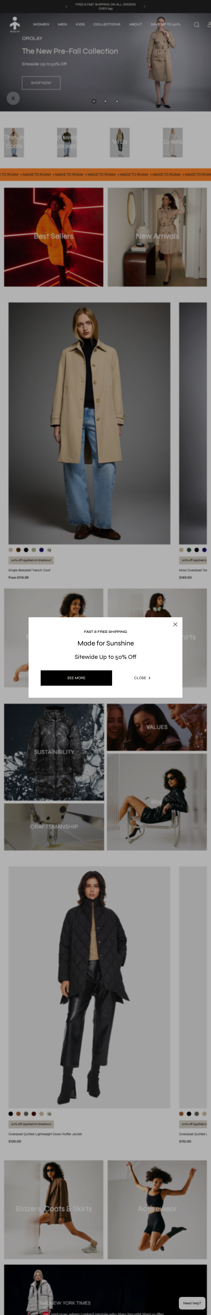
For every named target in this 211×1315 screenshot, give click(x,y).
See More (76, 678)
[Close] (170, 611)
